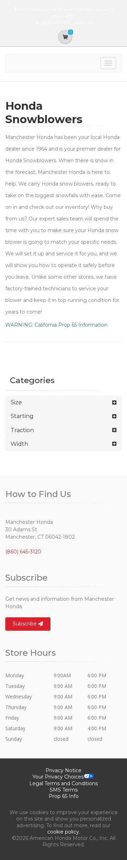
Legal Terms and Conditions (63, 783)
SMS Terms (64, 790)
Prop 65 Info (64, 796)
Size (16, 402)
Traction (22, 430)
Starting (22, 416)
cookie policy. (63, 832)
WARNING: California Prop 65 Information (56, 325)
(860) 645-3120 (23, 552)
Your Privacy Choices (58, 777)
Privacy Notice (63, 770)
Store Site (83, 22)
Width (19, 444)
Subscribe (25, 623)
